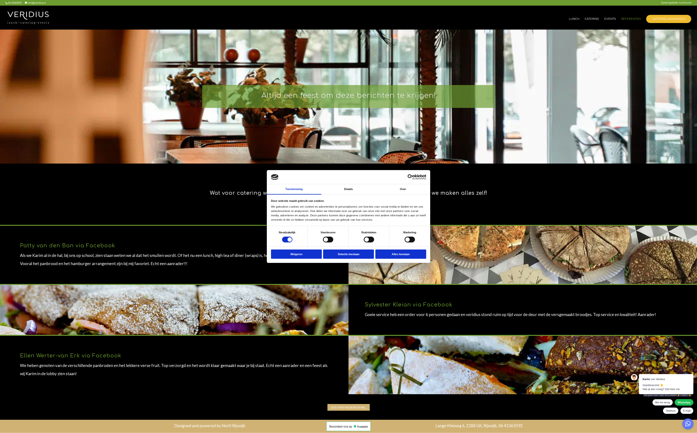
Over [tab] (403, 189)
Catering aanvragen (668, 18)
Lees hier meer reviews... (348, 407)
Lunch (574, 19)
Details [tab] (348, 189)
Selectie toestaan (348, 254)
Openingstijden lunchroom (676, 3)
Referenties (631, 19)
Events (610, 19)
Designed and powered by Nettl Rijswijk (209, 425)
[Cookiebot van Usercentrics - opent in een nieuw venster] (410, 177)
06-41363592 (15, 3)
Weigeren (296, 254)
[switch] (328, 239)
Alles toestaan (401, 254)
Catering (592, 19)
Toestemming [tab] (294, 189)
